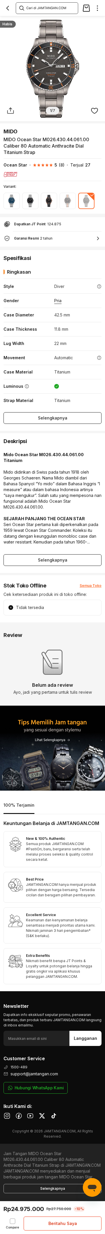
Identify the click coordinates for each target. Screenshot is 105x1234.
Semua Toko (91, 585)
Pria (58, 300)
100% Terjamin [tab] (19, 805)
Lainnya (95, 22)
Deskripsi (17, 22)
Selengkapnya (52, 417)
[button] (45, 165)
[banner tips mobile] (52, 748)
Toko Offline (46, 22)
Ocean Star (15, 164)
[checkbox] (12, 1223)
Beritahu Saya (62, 1223)
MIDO (11, 131)
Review (72, 22)
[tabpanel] (52, 902)
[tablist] (52, 806)
